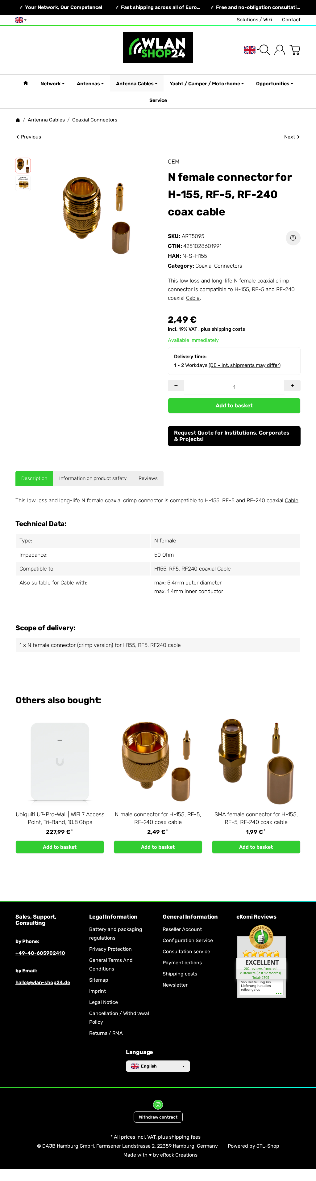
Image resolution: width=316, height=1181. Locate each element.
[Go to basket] (295, 50)
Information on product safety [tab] (93, 478)
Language (139, 1052)
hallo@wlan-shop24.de (42, 982)
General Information (190, 917)
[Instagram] (158, 1105)
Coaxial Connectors (218, 266)
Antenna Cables (135, 84)
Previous (31, 137)
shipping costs (228, 329)
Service (158, 100)
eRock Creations (179, 1155)
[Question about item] (293, 238)
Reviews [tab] (148, 478)
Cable (193, 298)
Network (50, 84)
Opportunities (272, 84)
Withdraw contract (158, 1117)
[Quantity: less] (176, 385)
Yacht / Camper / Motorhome (205, 84)
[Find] (265, 50)
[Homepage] (17, 119)
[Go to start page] (158, 50)
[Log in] (279, 50)
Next (289, 137)
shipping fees (185, 1137)
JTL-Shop (267, 1146)
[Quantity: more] (292, 385)
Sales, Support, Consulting (35, 920)
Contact (291, 20)
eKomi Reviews (256, 917)
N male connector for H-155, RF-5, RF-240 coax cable (158, 818)
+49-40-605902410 (40, 953)
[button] (23, 165)
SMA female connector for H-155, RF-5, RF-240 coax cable (256, 818)
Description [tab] (34, 478)
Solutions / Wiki (254, 20)
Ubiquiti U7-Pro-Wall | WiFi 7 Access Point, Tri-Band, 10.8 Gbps (60, 818)
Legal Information (113, 917)
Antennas (88, 84)
